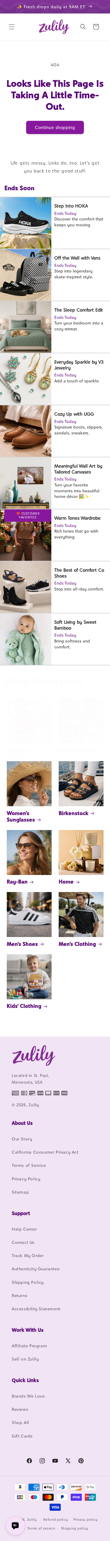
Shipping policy (75, 1528)
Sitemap (20, 1191)
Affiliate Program (29, 1345)
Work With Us (27, 1330)
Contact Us (23, 1242)
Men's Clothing (77, 944)
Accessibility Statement (36, 1308)
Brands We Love (28, 1395)
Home (66, 882)
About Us (22, 1123)
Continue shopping (55, 127)
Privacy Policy (26, 1178)
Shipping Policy (28, 1282)
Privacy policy (85, 1519)
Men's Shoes (22, 944)
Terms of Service (29, 1165)
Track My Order (28, 1255)
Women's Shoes (78, 750)
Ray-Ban (17, 882)
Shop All (20, 1422)
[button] (11, 26)
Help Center (24, 1229)
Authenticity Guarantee (36, 1268)
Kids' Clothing (24, 1006)
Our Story (22, 1138)
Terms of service (41, 1528)
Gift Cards (22, 1435)
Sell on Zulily (25, 1358)
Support (21, 1213)
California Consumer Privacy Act (45, 1152)
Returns (19, 1295)
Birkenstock (73, 813)
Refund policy (55, 1519)
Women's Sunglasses (21, 816)
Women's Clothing (18, 753)
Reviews (20, 1409)
